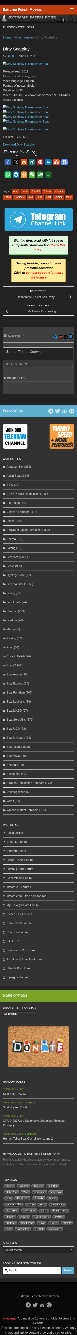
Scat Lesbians (16, 701)
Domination (58, 1204)
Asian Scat (14, 475)
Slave (10, 1216)
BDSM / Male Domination (23, 493)
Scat (30, 27)
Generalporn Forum (19, 878)
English (12, 1013)
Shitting (58, 197)
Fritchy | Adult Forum (20, 868)
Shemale (12, 764)
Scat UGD (13, 728)
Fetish (7, 197)
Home (7, 37)
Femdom (12, 557)
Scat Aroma (14, 674)
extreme (59, 191)
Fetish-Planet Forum (20, 859)
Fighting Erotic (16, 575)
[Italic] (11, 363)
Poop (39, 197)
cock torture (55, 1229)
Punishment (60, 1210)
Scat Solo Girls (16, 719)
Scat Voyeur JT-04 (15, 1107)
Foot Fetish (14, 602)
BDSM (39, 1229)
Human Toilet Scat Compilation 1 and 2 (28, 1138)
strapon (59, 1217)
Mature (11, 629)
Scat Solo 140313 (14, 1093)
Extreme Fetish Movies (22, 9)
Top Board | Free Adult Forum (25, 959)
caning (67, 1222)
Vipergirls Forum (17, 977)
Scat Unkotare (16, 737)
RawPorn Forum (17, 932)
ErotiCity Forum (17, 841)
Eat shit (36, 191)
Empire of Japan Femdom (23, 529)
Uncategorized (16, 791)
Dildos (11, 520)
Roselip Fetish (16, 656)
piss (30, 197)
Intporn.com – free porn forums (26, 896)
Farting (11, 548)
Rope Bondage (42, 1217)
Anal (15, 191)
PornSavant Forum (19, 923)
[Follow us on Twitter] (57, 411)
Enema (47, 191)
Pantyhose (56, 1192)
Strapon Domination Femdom (25, 782)
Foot (42, 1204)
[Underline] (16, 363)
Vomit (10, 801)
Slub (10, 56)
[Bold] (6, 363)
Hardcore (20, 197)
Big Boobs (13, 502)
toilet (68, 197)
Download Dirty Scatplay (19, 144)
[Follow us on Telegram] (50, 411)
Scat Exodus (15, 683)
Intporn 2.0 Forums (19, 887)
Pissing (11, 638)
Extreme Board (16, 850)
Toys (25, 1192)
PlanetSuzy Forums (19, 914)
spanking (40, 1192)
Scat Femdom (16, 692)
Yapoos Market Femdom (22, 810)
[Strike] (21, 363)
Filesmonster (14, 27)
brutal (25, 191)
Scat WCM (14, 755)
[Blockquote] (25, 363)
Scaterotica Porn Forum (22, 950)
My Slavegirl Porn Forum (23, 905)
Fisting (11, 593)
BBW (10, 484)
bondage (29, 1210)
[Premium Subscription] (71, 411)
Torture (11, 1222)
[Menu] (72, 10)
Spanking (13, 773)
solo (9, 1198)
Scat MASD (14, 710)
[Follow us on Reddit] (64, 411)
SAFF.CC (13, 941)
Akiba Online (15, 832)
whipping (24, 1217)
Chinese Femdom (18, 511)
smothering (27, 1223)
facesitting (23, 1229)
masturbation (14, 1204)
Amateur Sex (15, 466)
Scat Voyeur (14, 746)
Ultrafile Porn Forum (19, 968)
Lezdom (12, 620)
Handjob (12, 611)
